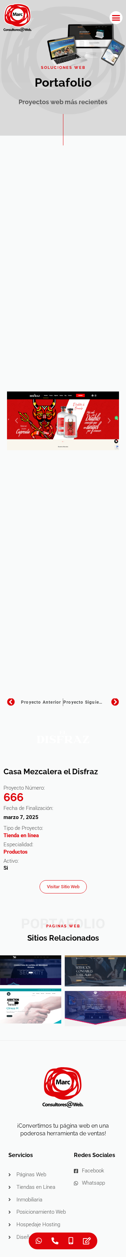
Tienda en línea (21, 835)
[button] (116, 17)
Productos (16, 852)
